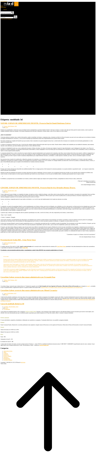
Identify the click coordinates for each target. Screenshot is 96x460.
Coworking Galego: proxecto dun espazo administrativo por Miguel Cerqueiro (29, 290)
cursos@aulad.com (43, 345)
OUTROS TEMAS (7, 360)
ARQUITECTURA (7, 351)
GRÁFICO (5, 357)
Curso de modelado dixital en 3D (12, 304)
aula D (6, 127)
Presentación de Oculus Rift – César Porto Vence (18, 240)
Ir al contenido (4, 1)
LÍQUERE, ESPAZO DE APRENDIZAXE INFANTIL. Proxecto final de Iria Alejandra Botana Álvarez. (38, 188)
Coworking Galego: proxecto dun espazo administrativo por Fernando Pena (28, 277)
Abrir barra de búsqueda (6, 13)
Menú (3, 7)
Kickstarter (22, 269)
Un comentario (6, 309)
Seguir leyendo (62, 287)
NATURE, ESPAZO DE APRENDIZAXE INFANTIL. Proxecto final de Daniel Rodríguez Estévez (36, 123)
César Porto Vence (61, 246)
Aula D (5, 9)
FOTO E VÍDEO (7, 356)
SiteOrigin (23, 362)
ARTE (4, 352)
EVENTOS (6, 355)
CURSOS (5, 353)
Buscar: (2, 14)
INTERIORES (6, 358)
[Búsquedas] (15, 16)
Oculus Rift (25, 247)
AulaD (88, 286)
